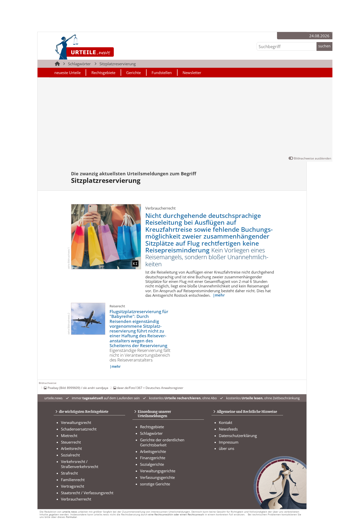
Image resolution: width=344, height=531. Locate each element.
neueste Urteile (67, 72)
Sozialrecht (70, 454)
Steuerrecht (71, 442)
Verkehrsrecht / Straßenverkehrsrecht (79, 464)
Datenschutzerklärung (238, 435)
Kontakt (225, 422)
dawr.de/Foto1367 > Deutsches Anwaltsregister (150, 388)
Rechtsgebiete (103, 72)
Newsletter (192, 72)
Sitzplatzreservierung (117, 63)
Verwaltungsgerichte (157, 470)
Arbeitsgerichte (153, 451)
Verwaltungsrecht (76, 422)
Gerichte (133, 72)
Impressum (228, 442)
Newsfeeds (228, 429)
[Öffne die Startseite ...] (101, 47)
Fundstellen (162, 72)
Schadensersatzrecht (78, 429)
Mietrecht (69, 435)
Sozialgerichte (152, 464)
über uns (226, 448)
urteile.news (69, 511)
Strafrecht (69, 473)
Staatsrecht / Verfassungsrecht (87, 492)
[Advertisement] (185, 118)
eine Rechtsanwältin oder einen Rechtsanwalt (176, 514)
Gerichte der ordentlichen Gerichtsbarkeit (162, 442)
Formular (71, 517)
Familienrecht (73, 479)
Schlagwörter (79, 63)
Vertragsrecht (72, 486)
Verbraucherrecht (76, 499)
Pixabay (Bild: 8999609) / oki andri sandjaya (78, 388)
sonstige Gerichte (155, 483)
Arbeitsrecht (71, 448)
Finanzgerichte (152, 457)
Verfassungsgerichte (157, 477)
